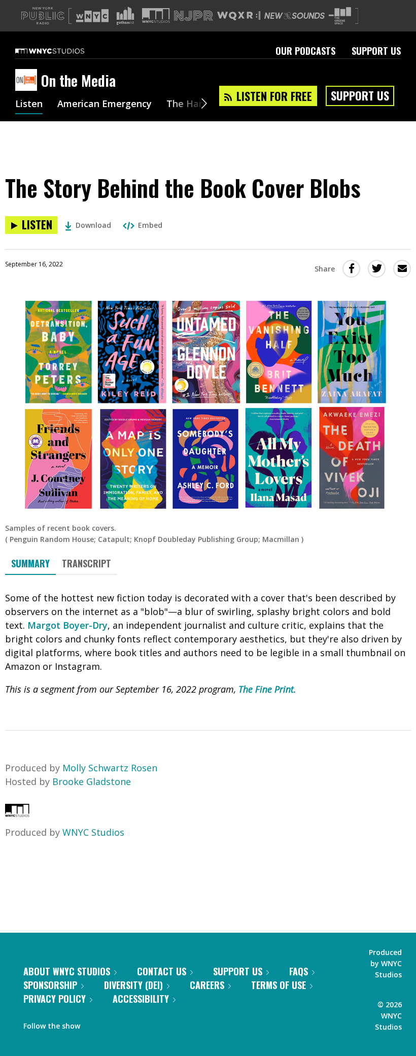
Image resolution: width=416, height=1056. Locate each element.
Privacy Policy (54, 998)
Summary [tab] (30, 563)
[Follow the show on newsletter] (133, 1023)
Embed (150, 225)
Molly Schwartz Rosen (109, 768)
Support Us (376, 50)
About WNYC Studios (66, 971)
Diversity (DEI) (133, 985)
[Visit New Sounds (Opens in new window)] (294, 15)
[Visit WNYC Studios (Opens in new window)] (156, 15)
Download (93, 225)
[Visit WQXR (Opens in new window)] (238, 16)
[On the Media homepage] (28, 80)
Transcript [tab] (86, 563)
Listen (29, 104)
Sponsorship (50, 985)
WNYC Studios (93, 832)
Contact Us (161, 971)
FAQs (298, 971)
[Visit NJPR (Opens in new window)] (193, 16)
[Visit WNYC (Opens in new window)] (92, 15)
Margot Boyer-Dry (67, 625)
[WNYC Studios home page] (62, 50)
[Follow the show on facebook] (94, 1023)
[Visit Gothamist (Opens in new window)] (125, 16)
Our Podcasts (305, 50)
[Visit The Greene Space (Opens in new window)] (340, 16)
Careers (207, 985)
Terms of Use (278, 985)
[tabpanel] (208, 643)
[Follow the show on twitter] (114, 1023)
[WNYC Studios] (17, 813)
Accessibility (141, 998)
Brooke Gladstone (91, 781)
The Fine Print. (267, 689)
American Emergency (104, 104)
